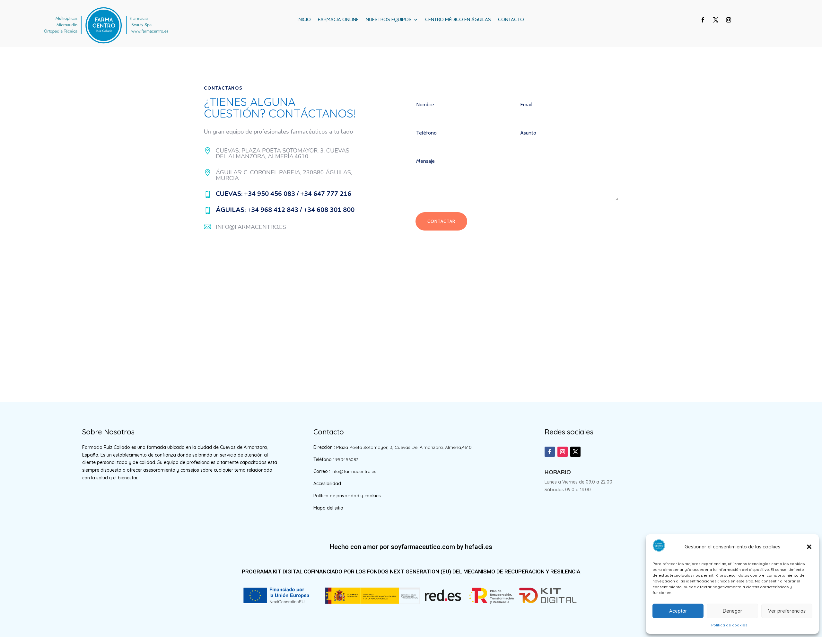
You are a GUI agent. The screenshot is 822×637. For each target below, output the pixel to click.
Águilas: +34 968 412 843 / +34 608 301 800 (285, 209)
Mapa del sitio (328, 508)
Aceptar (678, 611)
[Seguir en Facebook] (703, 20)
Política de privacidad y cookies (347, 496)
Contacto (511, 19)
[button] (809, 547)
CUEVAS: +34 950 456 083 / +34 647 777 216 (283, 193)
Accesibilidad (327, 483)
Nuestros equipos (389, 19)
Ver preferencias (787, 611)
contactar (441, 221)
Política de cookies (729, 625)
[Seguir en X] (716, 20)
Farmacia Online (338, 19)
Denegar (732, 611)
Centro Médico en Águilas (458, 19)
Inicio (304, 19)
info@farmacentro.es (251, 227)
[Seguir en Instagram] (728, 20)
